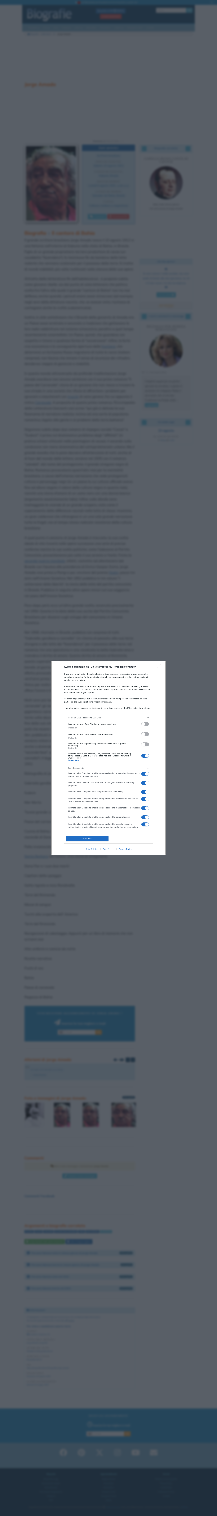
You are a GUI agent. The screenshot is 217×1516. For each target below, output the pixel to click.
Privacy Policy (125, 849)
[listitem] (108, 717)
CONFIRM (87, 839)
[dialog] (108, 758)
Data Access (108, 849)
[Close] (159, 667)
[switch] (145, 724)
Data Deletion (91, 849)
